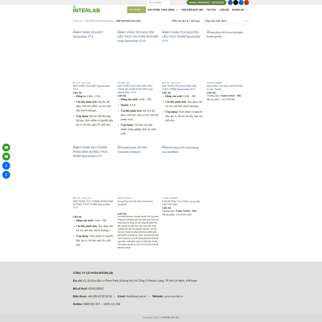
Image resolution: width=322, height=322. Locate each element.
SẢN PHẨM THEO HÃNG (161, 9)
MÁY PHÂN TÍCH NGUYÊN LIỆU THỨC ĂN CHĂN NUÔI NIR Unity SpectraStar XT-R (135, 89)
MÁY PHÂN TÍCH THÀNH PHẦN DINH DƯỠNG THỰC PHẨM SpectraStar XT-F (93, 204)
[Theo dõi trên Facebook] (230, 2)
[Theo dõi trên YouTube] (246, 2)
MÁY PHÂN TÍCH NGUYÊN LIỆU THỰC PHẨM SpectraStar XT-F (179, 87)
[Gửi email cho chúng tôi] (235, 2)
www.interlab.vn (173, 296)
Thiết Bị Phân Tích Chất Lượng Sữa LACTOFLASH (181, 203)
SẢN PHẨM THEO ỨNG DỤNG (99, 21)
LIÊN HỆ (224, 9)
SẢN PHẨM (135, 9)
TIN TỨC (211, 9)
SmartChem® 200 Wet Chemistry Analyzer (135, 203)
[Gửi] (172, 2)
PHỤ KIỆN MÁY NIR (192, 9)
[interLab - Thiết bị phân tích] (87, 9)
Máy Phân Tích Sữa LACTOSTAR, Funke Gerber (225, 87)
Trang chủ (77, 21)
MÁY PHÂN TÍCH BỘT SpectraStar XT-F (91, 87)
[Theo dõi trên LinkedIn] (241, 2)
